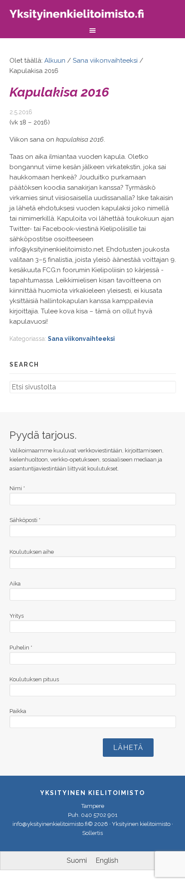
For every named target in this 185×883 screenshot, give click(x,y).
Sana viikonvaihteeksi (81, 338)
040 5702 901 (99, 815)
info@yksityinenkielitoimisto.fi (50, 824)
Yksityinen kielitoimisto (82, 16)
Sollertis (92, 833)
